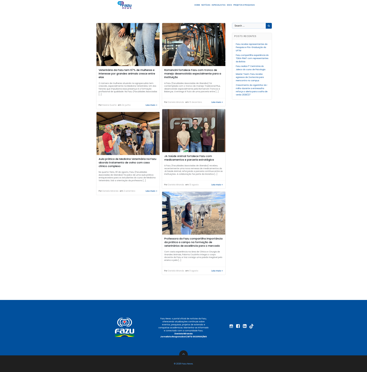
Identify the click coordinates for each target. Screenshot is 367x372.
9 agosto (193, 270)
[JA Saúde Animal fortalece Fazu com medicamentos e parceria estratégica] (193, 130)
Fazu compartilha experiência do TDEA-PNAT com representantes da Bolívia (252, 58)
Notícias (205, 5)
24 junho (126, 105)
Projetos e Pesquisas (244, 5)
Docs (229, 5)
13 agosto (194, 184)
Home (197, 5)
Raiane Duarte (109, 105)
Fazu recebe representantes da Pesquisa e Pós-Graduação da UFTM (251, 47)
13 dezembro (195, 102)
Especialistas (219, 5)
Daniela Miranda (176, 102)
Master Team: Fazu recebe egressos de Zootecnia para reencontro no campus (250, 77)
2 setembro (129, 191)
